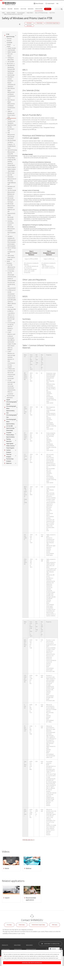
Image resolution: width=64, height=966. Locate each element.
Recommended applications (10, 396)
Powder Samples (12, 48)
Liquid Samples (11, 50)
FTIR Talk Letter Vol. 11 (28, 840)
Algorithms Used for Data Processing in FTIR (12, 128)
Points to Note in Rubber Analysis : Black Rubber (12, 169)
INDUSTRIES (17, 945)
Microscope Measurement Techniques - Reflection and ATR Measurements (11, 208)
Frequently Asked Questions (9, 261)
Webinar (28, 868)
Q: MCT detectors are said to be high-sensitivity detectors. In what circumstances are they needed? (11, 359)
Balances (9, 463)
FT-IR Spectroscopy (10, 35)
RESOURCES (29, 945)
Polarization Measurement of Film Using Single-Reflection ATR (12, 180)
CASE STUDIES (6, 949)
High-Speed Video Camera (10, 445)
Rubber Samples (12, 52)
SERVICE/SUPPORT (31, 949)
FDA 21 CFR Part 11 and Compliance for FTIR (12, 250)
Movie (7, 868)
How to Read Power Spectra (11, 256)
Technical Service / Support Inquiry (38, 924)
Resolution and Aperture (11, 187)
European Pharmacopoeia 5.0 (11, 232)
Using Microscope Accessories (11, 217)
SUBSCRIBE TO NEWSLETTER (51, 943)
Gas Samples (11, 61)
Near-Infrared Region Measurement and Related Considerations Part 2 (11, 104)
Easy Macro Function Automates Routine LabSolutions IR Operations (11, 81)
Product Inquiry (22, 924)
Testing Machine (8, 440)
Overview (9, 38)
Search (7, 898)
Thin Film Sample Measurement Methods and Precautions (12, 193)
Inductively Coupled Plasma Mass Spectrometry (10, 433)
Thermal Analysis (8, 456)
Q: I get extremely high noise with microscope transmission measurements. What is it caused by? (12, 387)
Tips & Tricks (10, 63)
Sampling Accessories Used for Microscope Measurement (11, 224)
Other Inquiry (54, 924)
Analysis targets (9, 45)
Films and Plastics (10, 55)
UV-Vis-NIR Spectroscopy (10, 427)
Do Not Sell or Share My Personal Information (32, 962)
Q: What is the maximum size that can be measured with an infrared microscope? (11, 373)
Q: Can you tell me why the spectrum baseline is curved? (11, 326)
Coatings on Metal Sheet (11, 58)
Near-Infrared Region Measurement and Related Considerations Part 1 (11, 93)
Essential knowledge (9, 41)
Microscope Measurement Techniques (11, 200)
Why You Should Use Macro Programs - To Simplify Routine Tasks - (12, 144)
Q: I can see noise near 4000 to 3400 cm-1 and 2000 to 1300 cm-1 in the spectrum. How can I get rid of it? (12, 314)
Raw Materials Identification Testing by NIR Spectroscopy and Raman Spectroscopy (11, 70)
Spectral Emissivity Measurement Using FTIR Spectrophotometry (12, 153)
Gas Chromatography (11, 414)
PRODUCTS (5, 945)
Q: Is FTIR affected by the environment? (11, 267)
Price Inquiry (9, 924)
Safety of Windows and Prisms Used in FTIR (11, 114)
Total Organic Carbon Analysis (10, 450)
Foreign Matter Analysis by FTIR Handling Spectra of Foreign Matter (11, 161)
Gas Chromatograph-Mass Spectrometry (11, 420)
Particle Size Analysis (9, 460)
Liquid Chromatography (11, 401)
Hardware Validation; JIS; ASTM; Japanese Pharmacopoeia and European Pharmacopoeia (12, 241)
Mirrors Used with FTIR (11, 174)
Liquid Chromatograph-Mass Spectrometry (11, 407)
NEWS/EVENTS (18, 949)
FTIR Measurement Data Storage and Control (11, 135)
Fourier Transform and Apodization (11, 121)
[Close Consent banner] (61, 951)
